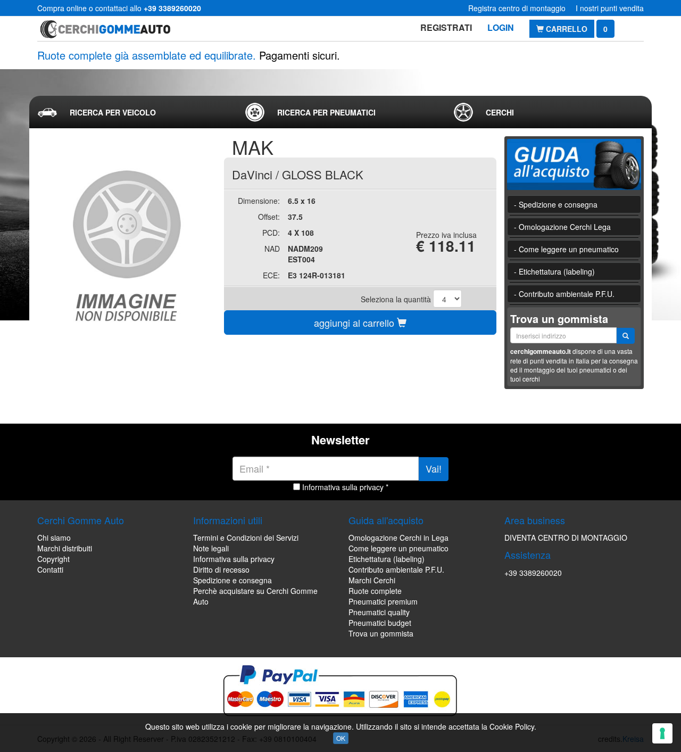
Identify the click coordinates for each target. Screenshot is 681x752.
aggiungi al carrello (355, 322)
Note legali (211, 548)
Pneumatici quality (379, 612)
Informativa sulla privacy (234, 558)
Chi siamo (54, 537)
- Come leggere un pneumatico (566, 249)
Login (500, 27)
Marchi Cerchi (371, 580)
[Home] (105, 28)
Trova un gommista (380, 633)
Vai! (434, 468)
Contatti (50, 569)
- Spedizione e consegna (555, 204)
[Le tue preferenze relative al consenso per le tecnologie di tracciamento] (662, 733)
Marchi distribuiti (64, 548)
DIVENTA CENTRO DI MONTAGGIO (565, 537)
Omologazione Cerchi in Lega (398, 537)
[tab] (132, 112)
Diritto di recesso (221, 569)
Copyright (53, 558)
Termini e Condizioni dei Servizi (245, 537)
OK (340, 737)
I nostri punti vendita (610, 8)
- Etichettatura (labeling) (554, 271)
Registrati (446, 27)
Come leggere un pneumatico (398, 548)
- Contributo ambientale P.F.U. (564, 293)
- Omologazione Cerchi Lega (562, 226)
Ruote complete (375, 590)
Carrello (565, 28)
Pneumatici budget (379, 622)
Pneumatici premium (383, 601)
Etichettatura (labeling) (386, 558)
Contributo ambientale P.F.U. (396, 569)
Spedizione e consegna (232, 580)
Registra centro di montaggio (517, 8)
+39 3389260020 (533, 572)
